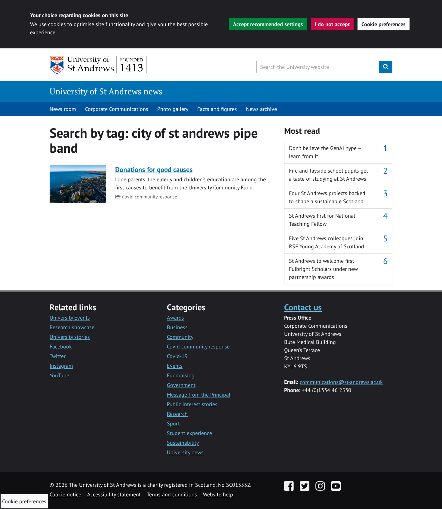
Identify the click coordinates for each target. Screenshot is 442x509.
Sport (173, 423)
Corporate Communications (116, 109)
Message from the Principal (198, 394)
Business (177, 327)
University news (185, 452)
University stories (70, 336)
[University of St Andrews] (98, 65)
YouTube (59, 375)
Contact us (303, 307)
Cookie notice (65, 494)
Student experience (189, 433)
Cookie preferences (383, 24)
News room (63, 109)
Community (180, 336)
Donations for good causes (154, 169)
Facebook (61, 346)
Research (177, 413)
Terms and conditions (172, 494)
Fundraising (181, 375)
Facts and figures (217, 109)
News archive (261, 109)
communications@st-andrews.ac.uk (341, 382)
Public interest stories (192, 404)
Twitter (58, 356)
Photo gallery (172, 109)
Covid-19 (177, 356)
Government (181, 385)
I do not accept (332, 24)
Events (175, 365)
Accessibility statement (114, 494)
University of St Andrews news (106, 91)
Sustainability (183, 442)
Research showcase (72, 327)
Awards (175, 317)
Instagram (61, 365)
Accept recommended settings (268, 24)
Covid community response (149, 197)
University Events (70, 317)
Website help (218, 494)
